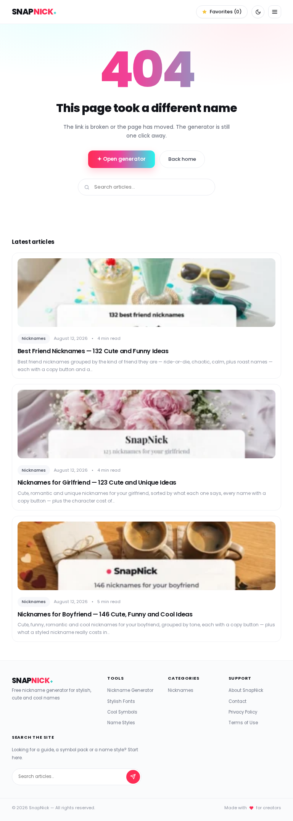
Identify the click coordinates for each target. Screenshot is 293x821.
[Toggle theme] (257, 11)
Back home (182, 159)
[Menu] (274, 11)
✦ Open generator (121, 159)
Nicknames (180, 690)
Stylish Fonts (121, 701)
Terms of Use (243, 723)
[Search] (133, 777)
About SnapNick (246, 690)
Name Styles (121, 723)
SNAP (34, 11)
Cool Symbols (122, 712)
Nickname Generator (130, 690)
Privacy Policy (243, 712)
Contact (237, 701)
